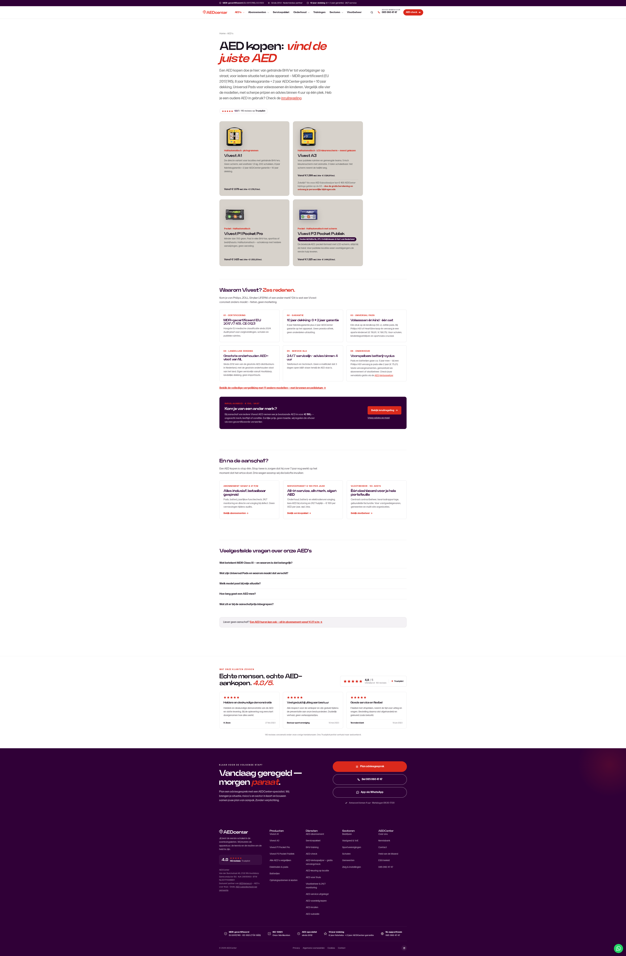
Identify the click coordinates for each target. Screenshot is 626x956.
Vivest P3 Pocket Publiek (282, 853)
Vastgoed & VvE (350, 840)
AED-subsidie (312, 914)
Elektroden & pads (279, 867)
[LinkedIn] (404, 948)
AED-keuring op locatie (317, 870)
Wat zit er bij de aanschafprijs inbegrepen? (246, 604)
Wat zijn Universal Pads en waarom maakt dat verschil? (253, 573)
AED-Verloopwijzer (384, 375)
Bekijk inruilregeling (384, 410)
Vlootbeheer (354, 12)
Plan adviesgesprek (372, 766)
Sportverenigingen (351, 847)
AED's (238, 12)
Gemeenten (348, 860)
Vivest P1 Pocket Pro (280, 847)
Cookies (331, 948)
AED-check (311, 853)
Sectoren (335, 12)
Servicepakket (281, 12)
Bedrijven (347, 834)
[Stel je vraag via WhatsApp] (618, 948)
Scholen (346, 853)
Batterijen (275, 873)
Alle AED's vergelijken (280, 860)
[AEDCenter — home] (215, 12)
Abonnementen (257, 12)
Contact (382, 847)
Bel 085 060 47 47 (372, 779)
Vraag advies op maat (379, 417)
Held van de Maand (388, 853)
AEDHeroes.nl (245, 883)
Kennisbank (384, 840)
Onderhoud (299, 12)
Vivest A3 (307, 156)
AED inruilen (312, 907)
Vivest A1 (274, 834)
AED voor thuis (313, 877)
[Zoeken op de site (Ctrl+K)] (372, 12)
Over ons (383, 834)
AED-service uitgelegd (317, 894)
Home (222, 33)
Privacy (296, 948)
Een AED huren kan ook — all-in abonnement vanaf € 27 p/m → (286, 622)
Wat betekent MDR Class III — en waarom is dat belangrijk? (255, 563)
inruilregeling (291, 98)
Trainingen (319, 12)
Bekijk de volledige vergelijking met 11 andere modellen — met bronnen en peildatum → (272, 388)
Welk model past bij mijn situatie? (240, 583)
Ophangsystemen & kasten (284, 880)
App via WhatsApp (372, 792)
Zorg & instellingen (351, 867)
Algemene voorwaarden (314, 948)
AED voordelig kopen (316, 900)
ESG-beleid (384, 860)
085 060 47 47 (385, 867)
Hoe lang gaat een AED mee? (237, 593)
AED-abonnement (315, 834)
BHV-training (312, 847)
